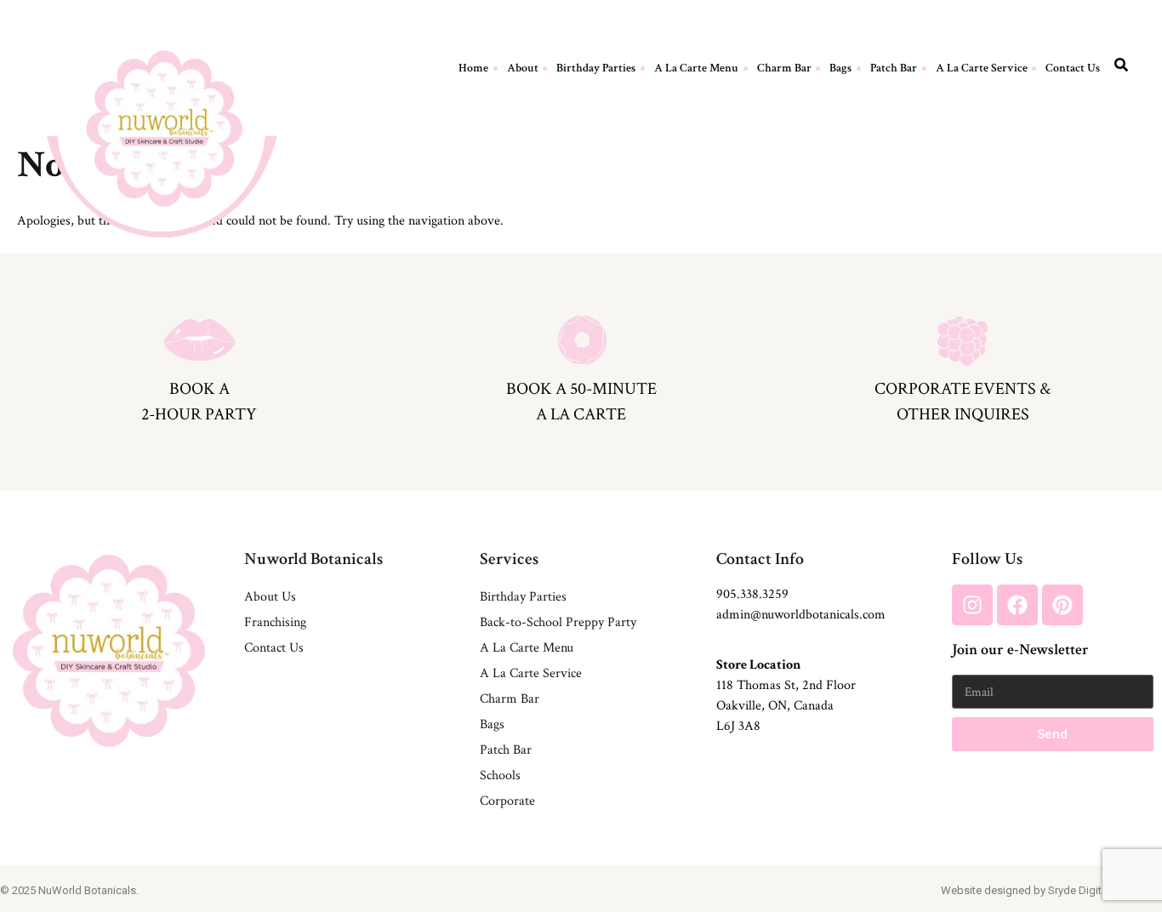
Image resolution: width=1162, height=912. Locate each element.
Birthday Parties (595, 68)
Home (473, 68)
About (522, 68)
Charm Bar (784, 68)
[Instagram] (972, 604)
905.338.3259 (752, 594)
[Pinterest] (1062, 604)
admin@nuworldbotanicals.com (801, 615)
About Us (270, 597)
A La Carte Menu (696, 68)
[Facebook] (1017, 604)
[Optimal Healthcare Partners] (165, 128)
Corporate (507, 801)
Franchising (275, 622)
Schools (500, 775)
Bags (840, 68)
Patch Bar (893, 68)
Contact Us (1072, 68)
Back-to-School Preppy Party (558, 622)
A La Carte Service (982, 68)
